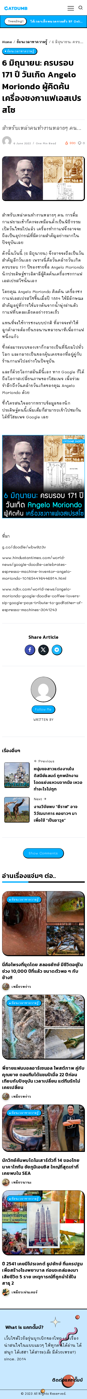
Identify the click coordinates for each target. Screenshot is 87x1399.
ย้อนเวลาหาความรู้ (32, 42)
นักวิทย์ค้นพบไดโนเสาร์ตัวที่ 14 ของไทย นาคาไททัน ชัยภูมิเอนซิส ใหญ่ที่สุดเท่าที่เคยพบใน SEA (40, 1167)
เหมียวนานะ (22, 1182)
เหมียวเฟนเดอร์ (25, 1292)
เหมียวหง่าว (21, 986)
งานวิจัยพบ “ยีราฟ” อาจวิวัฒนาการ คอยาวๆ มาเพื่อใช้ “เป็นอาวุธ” (56, 813)
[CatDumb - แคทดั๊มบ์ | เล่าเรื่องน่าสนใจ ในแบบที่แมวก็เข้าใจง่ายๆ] (15, 7)
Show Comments (43, 853)
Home (7, 42)
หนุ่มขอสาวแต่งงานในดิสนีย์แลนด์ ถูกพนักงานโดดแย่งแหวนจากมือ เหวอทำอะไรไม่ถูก (58, 779)
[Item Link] (43, 923)
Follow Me (43, 709)
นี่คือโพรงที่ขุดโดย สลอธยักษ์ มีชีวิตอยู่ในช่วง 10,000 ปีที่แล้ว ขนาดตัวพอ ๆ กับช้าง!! (42, 971)
